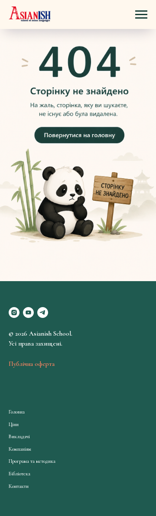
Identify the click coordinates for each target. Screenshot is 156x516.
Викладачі (19, 436)
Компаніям (20, 449)
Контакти (19, 486)
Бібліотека (19, 474)
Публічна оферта (32, 364)
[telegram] (42, 312)
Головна (17, 412)
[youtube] (28, 312)
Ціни (14, 424)
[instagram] (14, 312)
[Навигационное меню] (141, 14)
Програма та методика (32, 461)
